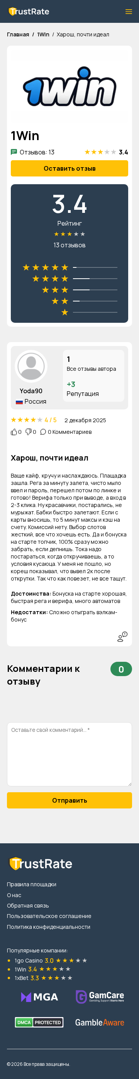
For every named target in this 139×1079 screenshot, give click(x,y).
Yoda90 (31, 391)
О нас (14, 895)
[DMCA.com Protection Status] (39, 1022)
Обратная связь (28, 905)
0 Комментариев (70, 431)
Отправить (69, 800)
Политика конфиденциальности (48, 926)
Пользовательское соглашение (49, 916)
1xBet (22, 977)
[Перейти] (39, 997)
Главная (18, 34)
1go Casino (29, 960)
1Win (43, 34)
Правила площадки (31, 884)
